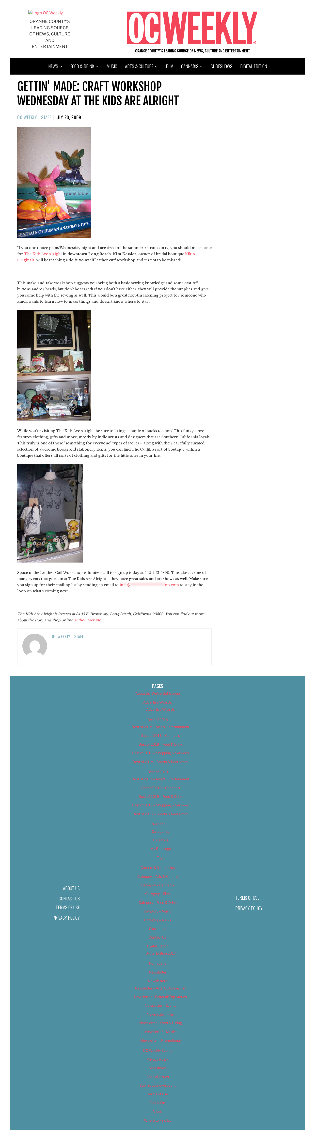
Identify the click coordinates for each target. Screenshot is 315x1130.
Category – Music (157, 911)
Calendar (157, 824)
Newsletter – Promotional (160, 1040)
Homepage (157, 963)
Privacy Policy (66, 917)
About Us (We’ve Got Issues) (157, 693)
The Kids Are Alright (43, 254)
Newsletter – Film (160, 1014)
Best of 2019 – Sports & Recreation (160, 814)
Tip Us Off (157, 1103)
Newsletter (157, 972)
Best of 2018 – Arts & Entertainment (160, 727)
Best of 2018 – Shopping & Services (160, 753)
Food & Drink (82, 66)
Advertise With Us (157, 702)
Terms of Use (68, 907)
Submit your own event (158, 1085)
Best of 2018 (157, 720)
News (53, 66)
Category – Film (157, 894)
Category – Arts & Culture (157, 876)
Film (169, 66)
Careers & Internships (158, 867)
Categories (160, 831)
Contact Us (69, 898)
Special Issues (157, 1077)
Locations (160, 840)
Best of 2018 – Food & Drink (161, 744)
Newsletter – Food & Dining (160, 1023)
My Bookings (160, 849)
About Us (71, 888)
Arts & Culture (139, 66)
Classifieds (157, 928)
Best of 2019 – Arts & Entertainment (160, 779)
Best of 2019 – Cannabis (160, 788)
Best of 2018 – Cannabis (160, 735)
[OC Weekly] (45, 13)
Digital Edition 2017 (160, 953)
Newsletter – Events (160, 1005)
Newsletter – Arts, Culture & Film (160, 988)
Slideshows (221, 66)
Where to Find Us (157, 1120)
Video (157, 1111)
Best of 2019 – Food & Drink (161, 796)
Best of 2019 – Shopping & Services (160, 805)
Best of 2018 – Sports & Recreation (160, 762)
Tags (160, 857)
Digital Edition (253, 66)
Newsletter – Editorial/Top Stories (160, 997)
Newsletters (157, 981)
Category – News (157, 920)
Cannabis (189, 66)
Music (112, 66)
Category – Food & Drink (158, 902)
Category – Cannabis (157, 885)
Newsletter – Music (160, 1032)
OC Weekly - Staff (34, 117)
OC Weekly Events (157, 1050)
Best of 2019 (157, 772)
